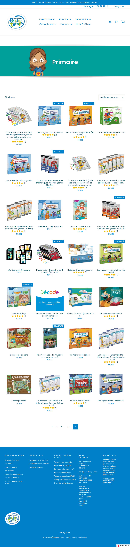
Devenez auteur (11, 467)
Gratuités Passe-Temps (39, 464)
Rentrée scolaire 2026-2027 (14, 482)
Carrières (8, 464)
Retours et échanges (62, 473)
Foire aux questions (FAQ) (64, 476)
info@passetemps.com (88, 472)
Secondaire (82, 19)
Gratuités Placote (36, 467)
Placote (65, 24)
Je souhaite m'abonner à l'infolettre (108, 480)
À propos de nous (12, 460)
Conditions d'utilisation (63, 483)
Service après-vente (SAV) (64, 469)
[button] (18, 141)
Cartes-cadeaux (12, 478)
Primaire (64, 19)
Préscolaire (46, 19)
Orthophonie (46, 24)
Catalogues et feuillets (39, 460)
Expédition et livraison (62, 466)
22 (68, 426)
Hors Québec (83, 24)
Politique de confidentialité (65, 480)
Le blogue (88, 6)
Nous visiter (9, 471)
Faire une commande (63, 462)
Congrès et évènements (14, 474)
